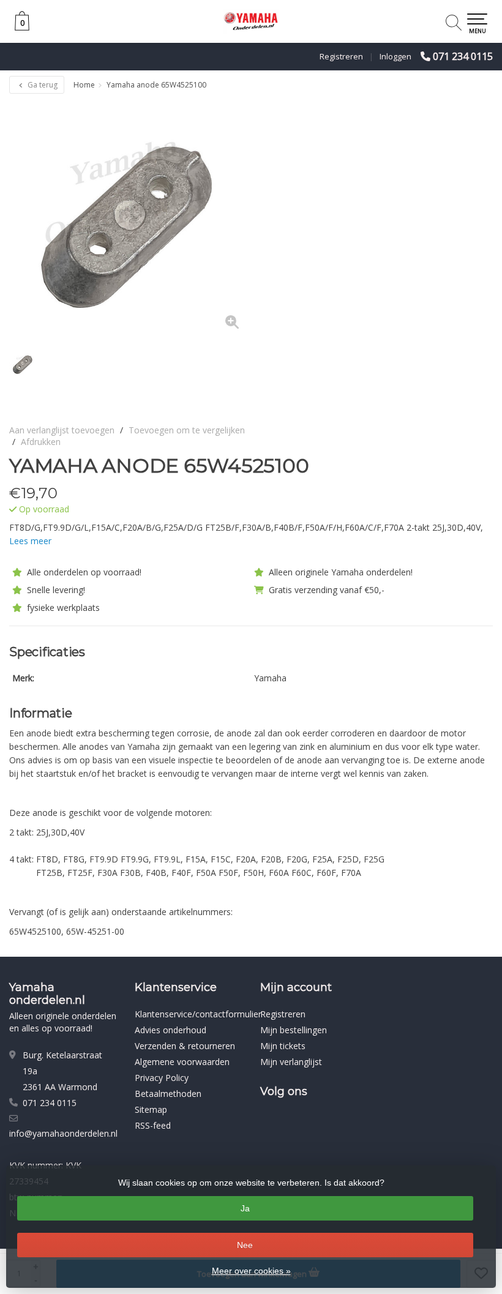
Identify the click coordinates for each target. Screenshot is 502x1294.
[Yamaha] (461, 465)
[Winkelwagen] (22, 27)
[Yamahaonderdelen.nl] (251, 21)
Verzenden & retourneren (185, 1046)
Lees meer (30, 541)
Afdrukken (41, 441)
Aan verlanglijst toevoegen (61, 430)
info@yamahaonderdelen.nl (63, 1133)
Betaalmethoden (168, 1093)
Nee (245, 1245)
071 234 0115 (463, 56)
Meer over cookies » (251, 1271)
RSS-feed (153, 1125)
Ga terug (42, 85)
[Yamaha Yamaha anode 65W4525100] (130, 220)
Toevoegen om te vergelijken (187, 430)
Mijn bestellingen (293, 1030)
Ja (245, 1208)
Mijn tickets (282, 1046)
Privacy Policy (162, 1077)
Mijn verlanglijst (291, 1062)
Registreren (341, 56)
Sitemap (151, 1109)
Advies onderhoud (170, 1030)
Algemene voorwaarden (182, 1062)
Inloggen (395, 56)
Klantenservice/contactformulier (198, 1014)
